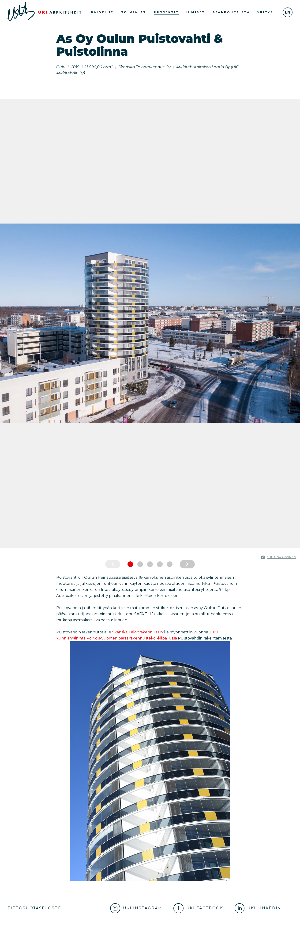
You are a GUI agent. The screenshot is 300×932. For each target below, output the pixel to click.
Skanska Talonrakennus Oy (137, 632)
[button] (4, 323)
